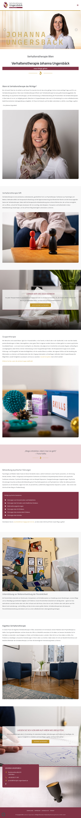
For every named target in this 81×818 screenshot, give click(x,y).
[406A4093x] (40, 645)
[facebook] (6, 784)
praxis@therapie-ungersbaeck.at (18, 780)
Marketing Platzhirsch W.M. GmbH (58, 814)
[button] (3, 814)
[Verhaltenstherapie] (40, 213)
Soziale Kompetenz (45, 357)
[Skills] (40, 366)
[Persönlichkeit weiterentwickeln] (40, 538)
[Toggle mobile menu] (78, 5)
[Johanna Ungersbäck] (40, 110)
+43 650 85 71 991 (13, 777)
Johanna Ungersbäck (29, 814)
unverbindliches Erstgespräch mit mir (23, 522)
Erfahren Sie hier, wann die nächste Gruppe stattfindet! (17, 361)
